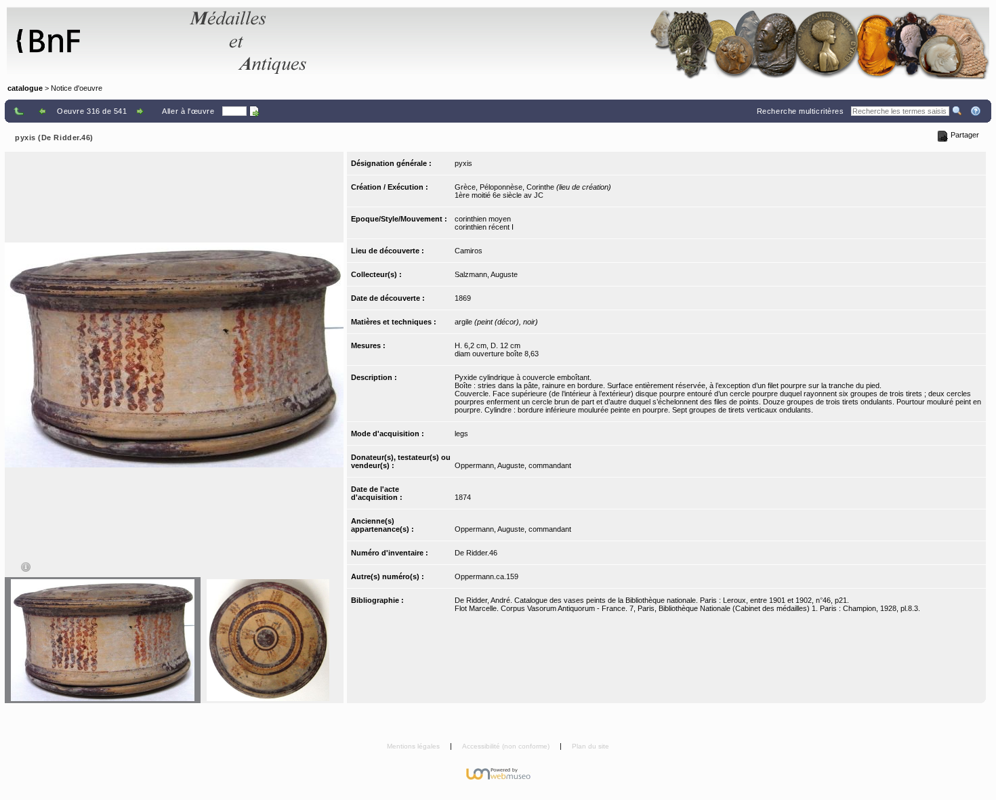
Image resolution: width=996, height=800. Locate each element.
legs (461, 433)
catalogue (25, 88)
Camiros (468, 251)
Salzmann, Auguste (486, 274)
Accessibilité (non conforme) (507, 746)
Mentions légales (414, 746)
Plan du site (590, 746)
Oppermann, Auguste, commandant (513, 465)
